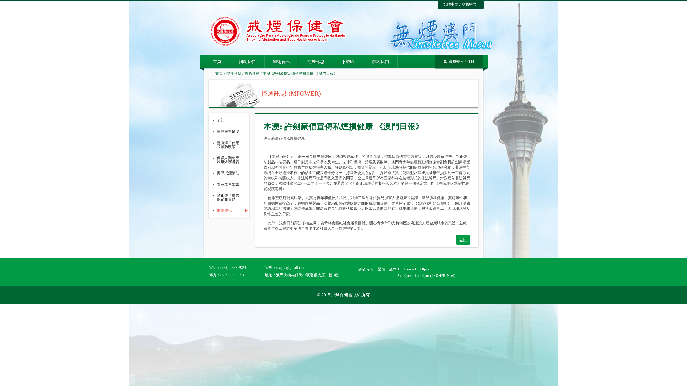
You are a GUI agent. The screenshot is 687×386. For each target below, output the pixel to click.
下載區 (348, 61)
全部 (220, 121)
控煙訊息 (315, 61)
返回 (463, 239)
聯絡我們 (380, 61)
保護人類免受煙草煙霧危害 (228, 160)
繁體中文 (450, 4)
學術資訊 (281, 61)
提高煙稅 (252, 74)
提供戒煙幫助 (228, 173)
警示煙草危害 (228, 184)
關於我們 (247, 61)
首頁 (217, 61)
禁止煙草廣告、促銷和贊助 (230, 197)
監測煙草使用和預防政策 (228, 145)
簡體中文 (469, 4)
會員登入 (456, 62)
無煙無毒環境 (228, 132)
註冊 (470, 62)
